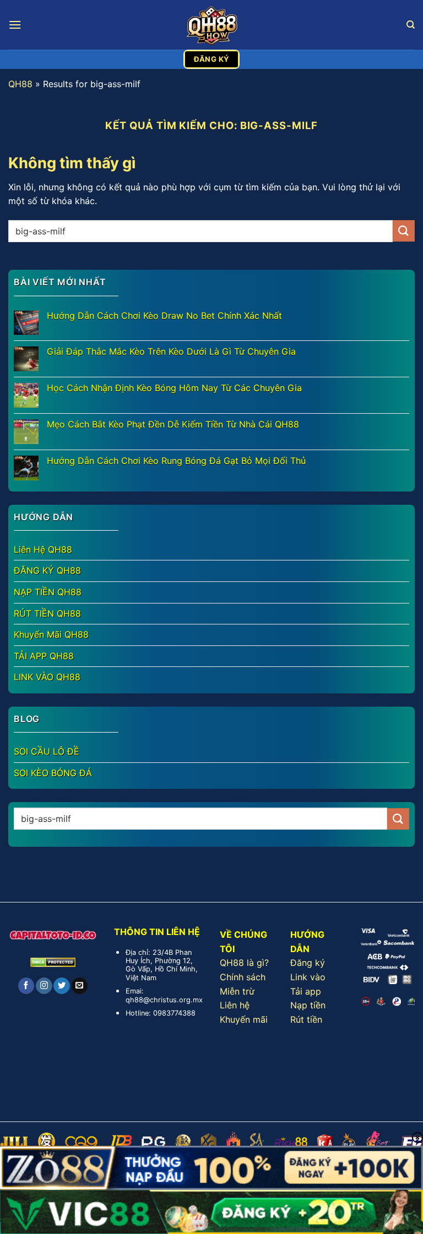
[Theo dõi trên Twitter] (61, 985)
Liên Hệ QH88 (43, 549)
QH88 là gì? (244, 962)
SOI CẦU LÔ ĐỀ (46, 751)
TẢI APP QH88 (44, 655)
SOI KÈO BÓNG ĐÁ (53, 772)
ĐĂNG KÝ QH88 (47, 570)
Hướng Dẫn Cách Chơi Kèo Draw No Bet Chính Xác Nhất (164, 316)
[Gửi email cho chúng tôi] (80, 985)
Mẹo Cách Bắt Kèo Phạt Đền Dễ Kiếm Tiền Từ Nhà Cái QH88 (173, 424)
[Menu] (14, 24)
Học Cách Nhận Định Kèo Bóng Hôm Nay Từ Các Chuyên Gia (174, 388)
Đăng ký (307, 962)
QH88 (20, 83)
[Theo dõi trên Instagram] (44, 985)
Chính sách (242, 976)
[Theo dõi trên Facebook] (26, 985)
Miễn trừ (237, 991)
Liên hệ (235, 1005)
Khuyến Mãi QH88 (51, 634)
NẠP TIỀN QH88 (48, 591)
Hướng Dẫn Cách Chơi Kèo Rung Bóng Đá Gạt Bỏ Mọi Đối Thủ (176, 461)
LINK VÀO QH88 (47, 676)
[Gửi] (404, 231)
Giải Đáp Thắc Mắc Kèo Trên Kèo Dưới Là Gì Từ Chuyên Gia (171, 351)
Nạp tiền (308, 1005)
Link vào (308, 976)
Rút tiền (306, 1019)
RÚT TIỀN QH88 (47, 613)
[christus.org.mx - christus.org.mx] (211, 25)
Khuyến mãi (244, 1019)
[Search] (410, 24)
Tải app (305, 991)
